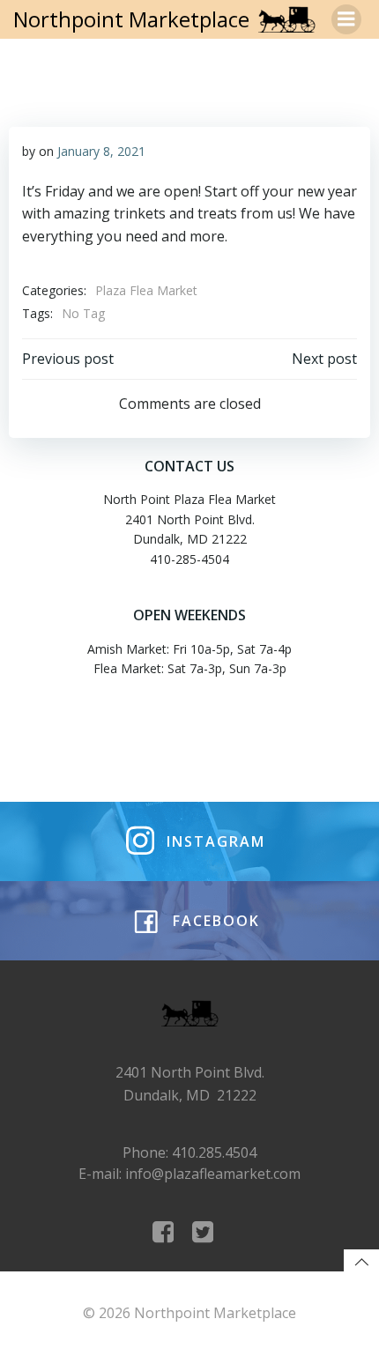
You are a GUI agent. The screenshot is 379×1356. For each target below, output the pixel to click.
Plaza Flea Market (146, 290)
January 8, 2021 (101, 151)
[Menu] (346, 19)
